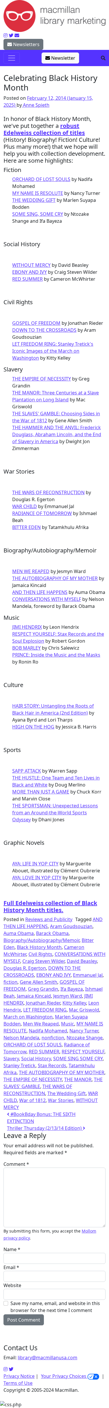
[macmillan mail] (17, 35)
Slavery (11, 1058)
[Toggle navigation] (11, 58)
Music (67, 1024)
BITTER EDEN (26, 527)
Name (11, 1249)
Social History (36, 1058)
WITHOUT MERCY (31, 265)
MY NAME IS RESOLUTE (37, 193)
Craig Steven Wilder (43, 961)
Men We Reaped (41, 1024)
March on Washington (28, 1017)
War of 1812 (32, 1100)
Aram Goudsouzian (71, 926)
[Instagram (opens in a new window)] (5, 1369)
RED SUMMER (27, 279)
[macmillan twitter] (11, 35)
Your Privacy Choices (64, 1376)
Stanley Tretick (19, 1065)
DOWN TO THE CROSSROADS (44, 330)
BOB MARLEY (26, 648)
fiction (10, 982)
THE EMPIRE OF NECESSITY (41, 379)
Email (11, 1267)
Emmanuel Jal (88, 975)
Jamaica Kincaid (34, 996)
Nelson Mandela (21, 1037)
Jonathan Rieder (43, 1003)
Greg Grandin (43, 989)
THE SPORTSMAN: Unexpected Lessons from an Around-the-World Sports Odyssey (55, 812)
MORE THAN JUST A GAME (40, 792)
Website (12, 1285)
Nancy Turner (83, 1031)
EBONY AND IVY (29, 272)
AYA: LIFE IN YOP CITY (35, 863)
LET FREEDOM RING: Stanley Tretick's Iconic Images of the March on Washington (52, 351)
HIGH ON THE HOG (33, 727)
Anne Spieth (35, 105)
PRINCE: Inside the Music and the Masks (56, 655)
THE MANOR (78, 1079)
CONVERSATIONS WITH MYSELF (46, 599)
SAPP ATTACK (26, 771)
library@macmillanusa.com (47, 1357)
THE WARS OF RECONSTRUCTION (48, 492)
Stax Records (52, 1065)
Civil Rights (40, 954)
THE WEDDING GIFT (34, 200)
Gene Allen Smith (38, 982)
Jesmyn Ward (67, 996)
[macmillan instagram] (5, 35)
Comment (16, 1164)
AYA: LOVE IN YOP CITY (36, 877)
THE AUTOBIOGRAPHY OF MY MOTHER (55, 578)
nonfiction (53, 1037)
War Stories (61, 1100)
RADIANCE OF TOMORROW (42, 513)
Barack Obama (52, 933)
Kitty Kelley (74, 1003)
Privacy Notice (19, 1376)
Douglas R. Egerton (24, 968)
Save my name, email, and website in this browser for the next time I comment (55, 1306)
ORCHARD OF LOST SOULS (41, 179)
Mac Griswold (84, 1010)
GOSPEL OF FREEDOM (36, 323)
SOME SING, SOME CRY (37, 214)
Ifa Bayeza (71, 989)
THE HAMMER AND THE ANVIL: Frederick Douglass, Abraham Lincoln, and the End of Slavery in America (56, 434)
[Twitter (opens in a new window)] (11, 1369)
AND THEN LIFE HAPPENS (39, 592)
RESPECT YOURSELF (83, 1051)
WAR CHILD (24, 506)
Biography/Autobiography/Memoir (41, 940)
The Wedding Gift (66, 1093)
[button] (103, 58)
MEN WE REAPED (30, 571)
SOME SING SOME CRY (78, 1058)
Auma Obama (18, 933)
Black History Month (39, 947)
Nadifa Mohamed (48, 1031)
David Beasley (82, 961)
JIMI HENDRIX (27, 627)
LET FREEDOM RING (45, 1010)
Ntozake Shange (85, 1037)
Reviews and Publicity (48, 919)
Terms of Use (18, 1383)
